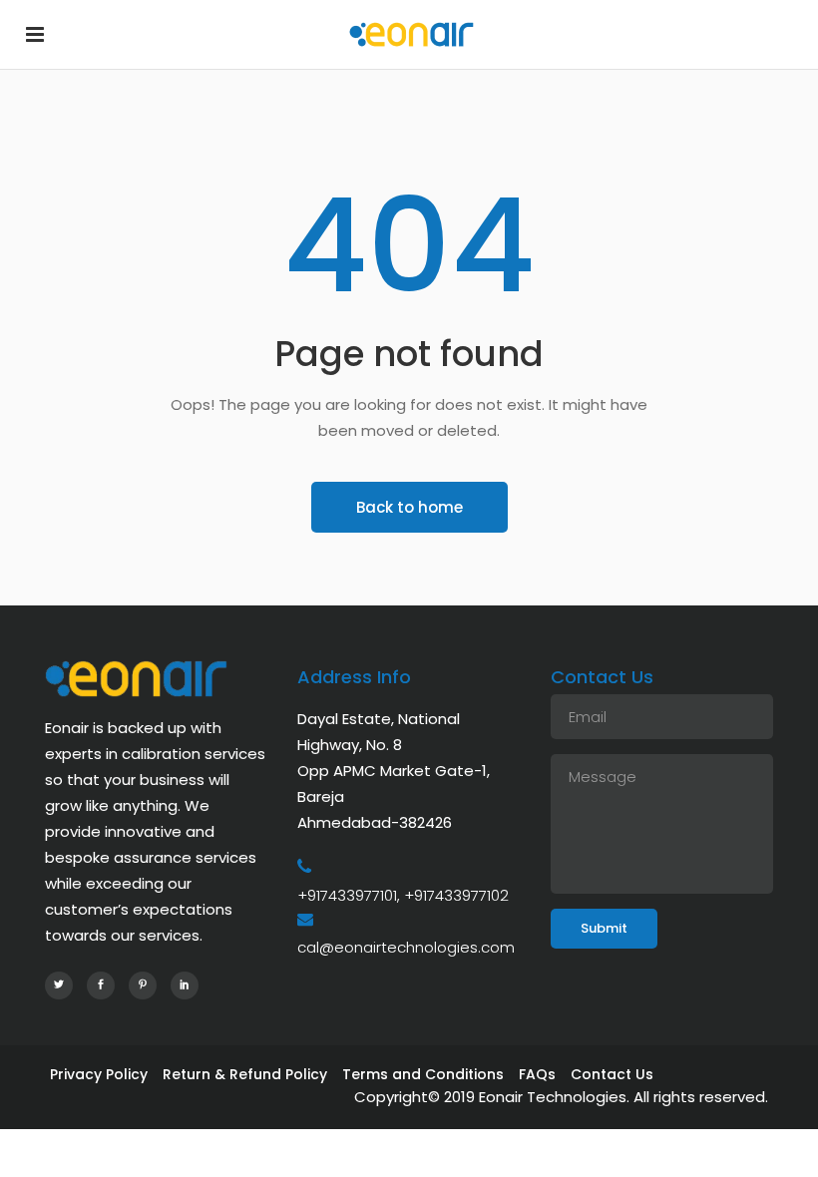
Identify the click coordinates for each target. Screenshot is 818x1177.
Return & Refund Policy (245, 1074)
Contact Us (612, 1074)
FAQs (537, 1074)
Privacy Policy (99, 1074)
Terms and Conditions (423, 1074)
